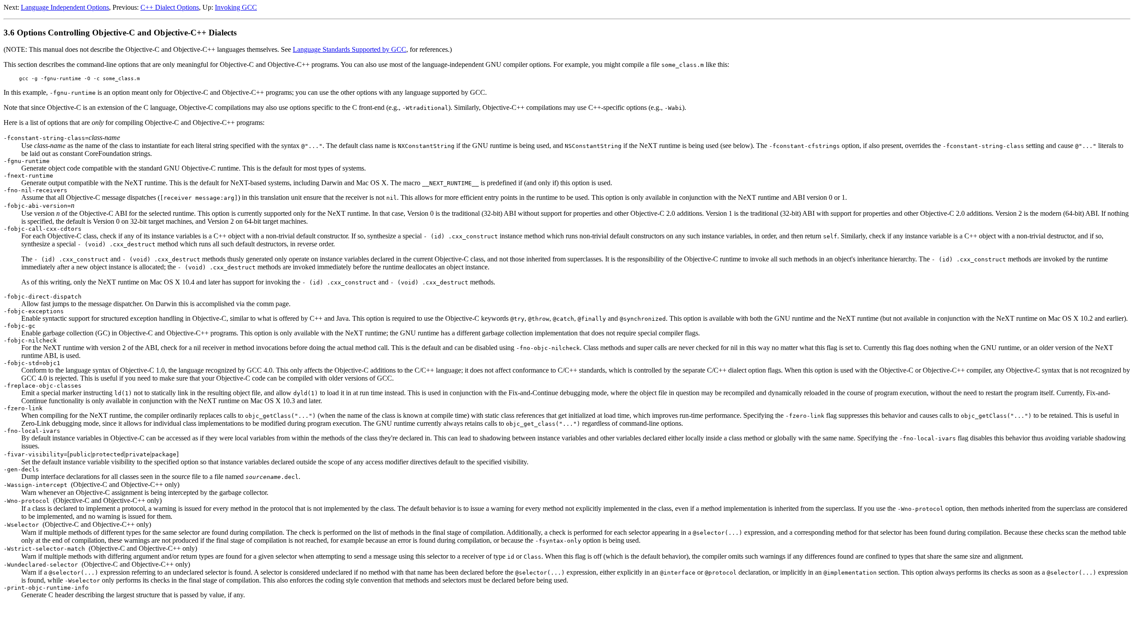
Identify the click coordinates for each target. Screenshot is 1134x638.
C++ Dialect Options (169, 7)
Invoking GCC (236, 7)
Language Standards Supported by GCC (349, 49)
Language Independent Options (65, 7)
